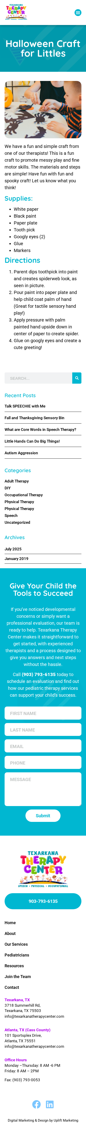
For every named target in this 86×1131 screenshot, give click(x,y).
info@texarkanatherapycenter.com (34, 1016)
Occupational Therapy (24, 495)
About (10, 933)
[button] (78, 12)
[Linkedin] (49, 1104)
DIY (8, 488)
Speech (11, 515)
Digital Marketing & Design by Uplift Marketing (43, 1120)
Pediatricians (17, 955)
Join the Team (18, 976)
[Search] (76, 378)
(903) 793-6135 (39, 674)
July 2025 (13, 549)
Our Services (16, 944)
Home (10, 922)
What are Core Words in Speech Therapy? (40, 429)
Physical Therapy (19, 501)
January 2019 (16, 558)
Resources (14, 965)
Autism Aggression (21, 453)
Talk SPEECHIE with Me (25, 406)
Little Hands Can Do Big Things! (32, 441)
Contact (12, 987)
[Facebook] (36, 1104)
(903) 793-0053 (26, 1080)
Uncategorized (17, 522)
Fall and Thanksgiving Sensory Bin (34, 418)
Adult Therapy (17, 481)
